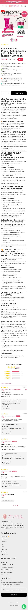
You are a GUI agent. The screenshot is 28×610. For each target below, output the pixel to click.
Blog (2, 546)
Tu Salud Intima (15, 602)
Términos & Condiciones (7, 569)
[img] (4, 387)
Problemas (4, 539)
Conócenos (4, 552)
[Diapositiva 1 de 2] (12, 40)
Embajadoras (4, 554)
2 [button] (13, 505)
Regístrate (14, 594)
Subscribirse (4, 562)
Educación (4, 549)
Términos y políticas (14, 605)
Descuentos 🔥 (5, 536)
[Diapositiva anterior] (1, 1)
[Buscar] (6, 6)
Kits (2, 544)
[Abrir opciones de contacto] (24, 606)
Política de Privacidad (6, 572)
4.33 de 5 (18, 367)
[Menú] (3, 6)
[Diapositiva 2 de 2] (16, 40)
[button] (14, 45)
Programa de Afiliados (7, 564)
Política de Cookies (6, 575)
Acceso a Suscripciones (7, 567)
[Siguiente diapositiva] (26, 1)
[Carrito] (25, 6)
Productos (4, 541)
